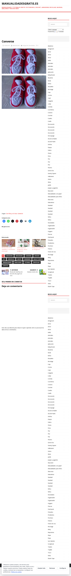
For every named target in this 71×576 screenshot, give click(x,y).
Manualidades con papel (54, 194)
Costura (50, 112)
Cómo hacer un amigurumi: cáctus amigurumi (22, 249)
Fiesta (49, 153)
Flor (49, 159)
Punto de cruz (52, 252)
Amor (49, 52)
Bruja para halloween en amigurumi (38, 248)
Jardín (49, 185)
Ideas (49, 182)
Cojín (49, 98)
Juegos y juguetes (53, 188)
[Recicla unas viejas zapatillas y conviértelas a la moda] (8, 243)
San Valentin (51, 269)
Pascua (50, 234)
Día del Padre (51, 141)
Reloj (49, 257)
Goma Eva (51, 170)
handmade (27, 259)
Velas (49, 283)
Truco (49, 281)
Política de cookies (16, 572)
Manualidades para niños (55, 196)
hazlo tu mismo (38, 259)
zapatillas (36, 262)
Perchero (50, 246)
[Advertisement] (24, 27)
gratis (19, 259)
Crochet (50, 115)
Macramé (50, 191)
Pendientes (51, 243)
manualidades (7, 262)
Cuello (49, 121)
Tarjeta (50, 275)
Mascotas (50, 199)
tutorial (27, 262)
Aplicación (51, 72)
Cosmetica (51, 110)
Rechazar (52, 568)
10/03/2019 (7, 45)
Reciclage (50, 254)
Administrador (16, 45)
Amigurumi (25, 45)
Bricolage (50, 89)
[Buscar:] (58, 24)
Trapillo (50, 278)
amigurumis (19, 256)
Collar (49, 104)
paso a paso (18, 262)
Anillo (49, 60)
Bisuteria (50, 78)
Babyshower (51, 75)
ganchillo (11, 259)
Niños (49, 217)
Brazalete (50, 86)
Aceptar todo (41, 568)
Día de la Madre (52, 139)
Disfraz (50, 144)
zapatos (5, 265)
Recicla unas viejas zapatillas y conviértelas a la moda (8, 249)
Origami (50, 231)
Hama (49, 179)
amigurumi (9, 256)
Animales (50, 63)
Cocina (50, 95)
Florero (50, 167)
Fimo (49, 156)
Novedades (32, 45)
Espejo (50, 147)
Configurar (63, 568)
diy (4, 259)
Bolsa (49, 83)
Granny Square (52, 173)
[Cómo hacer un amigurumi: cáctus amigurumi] (23, 243)
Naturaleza (51, 202)
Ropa (49, 263)
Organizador (51, 225)
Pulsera (50, 249)
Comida (50, 107)
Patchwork (51, 237)
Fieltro (49, 150)
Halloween (51, 176)
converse (28, 256)
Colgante (50, 101)
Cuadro (50, 118)
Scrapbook (51, 272)
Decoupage (51, 136)
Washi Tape (51, 286)
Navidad (50, 205)
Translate (61, 31)
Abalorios (50, 46)
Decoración (51, 124)
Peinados (50, 240)
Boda (49, 81)
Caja (49, 92)
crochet (36, 256)
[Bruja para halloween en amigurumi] (39, 243)
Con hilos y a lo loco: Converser (14, 213)
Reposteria (51, 260)
